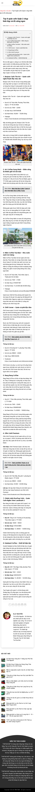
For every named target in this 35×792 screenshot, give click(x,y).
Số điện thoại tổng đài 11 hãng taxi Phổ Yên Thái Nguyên (19, 659)
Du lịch (9, 11)
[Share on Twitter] (12, 604)
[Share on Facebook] (9, 604)
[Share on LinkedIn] (22, 604)
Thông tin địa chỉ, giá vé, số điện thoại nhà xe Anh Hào (19, 698)
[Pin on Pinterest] (19, 604)
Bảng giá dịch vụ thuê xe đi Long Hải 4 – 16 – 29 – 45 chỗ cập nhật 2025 (20, 715)
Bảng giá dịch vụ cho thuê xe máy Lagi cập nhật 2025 (19, 709)
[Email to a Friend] (16, 604)
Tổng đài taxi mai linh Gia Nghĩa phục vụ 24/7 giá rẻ (19, 693)
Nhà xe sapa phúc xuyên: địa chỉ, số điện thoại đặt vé (20, 670)
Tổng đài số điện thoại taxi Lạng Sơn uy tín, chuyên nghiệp (19, 687)
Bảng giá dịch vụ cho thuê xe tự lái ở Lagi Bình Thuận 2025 (18, 704)
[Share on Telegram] (25, 604)
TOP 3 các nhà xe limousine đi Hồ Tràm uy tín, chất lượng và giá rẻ (19, 720)
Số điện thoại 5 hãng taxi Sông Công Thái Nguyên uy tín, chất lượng (18, 665)
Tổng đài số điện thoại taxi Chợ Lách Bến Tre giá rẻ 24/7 (19, 676)
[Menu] (2, 3)
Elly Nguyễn (21, 25)
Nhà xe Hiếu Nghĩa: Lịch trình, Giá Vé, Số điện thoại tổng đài (19, 681)
